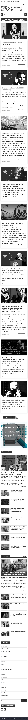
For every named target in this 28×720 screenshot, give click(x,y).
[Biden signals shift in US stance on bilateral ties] (14, 31)
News (3, 674)
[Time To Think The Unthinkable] (5, 633)
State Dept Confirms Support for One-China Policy (12, 224)
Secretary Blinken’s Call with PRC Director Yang (13, 89)
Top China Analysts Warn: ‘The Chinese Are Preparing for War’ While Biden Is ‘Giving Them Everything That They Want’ (12, 309)
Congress (4, 656)
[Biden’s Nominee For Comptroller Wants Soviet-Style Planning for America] (14, 463)
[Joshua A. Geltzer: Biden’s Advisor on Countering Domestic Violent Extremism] (5, 493)
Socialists (4, 684)
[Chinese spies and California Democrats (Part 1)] (5, 520)
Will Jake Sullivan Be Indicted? (17, 603)
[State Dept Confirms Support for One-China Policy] (14, 212)
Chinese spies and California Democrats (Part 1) (17, 518)
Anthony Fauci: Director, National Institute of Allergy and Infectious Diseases (18, 546)
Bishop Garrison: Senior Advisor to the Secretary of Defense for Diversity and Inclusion (18, 528)
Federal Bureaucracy (7, 669)
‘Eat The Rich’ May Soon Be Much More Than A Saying (14, 577)
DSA (3, 664)
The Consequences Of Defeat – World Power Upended (18, 622)
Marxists (4, 672)
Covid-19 (4, 659)
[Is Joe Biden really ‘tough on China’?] (14, 389)
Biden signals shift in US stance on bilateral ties (13, 43)
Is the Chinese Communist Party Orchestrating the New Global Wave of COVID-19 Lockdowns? (18, 596)
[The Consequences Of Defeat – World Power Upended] (5, 624)
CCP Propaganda (6, 651)
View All (24, 452)
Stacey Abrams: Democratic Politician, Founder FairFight (17, 536)
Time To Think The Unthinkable (18, 631)
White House (5, 695)
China (3, 653)
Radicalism (4, 682)
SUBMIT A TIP (19, 1)
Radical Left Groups (6, 679)
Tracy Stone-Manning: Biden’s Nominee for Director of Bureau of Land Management (18, 510)
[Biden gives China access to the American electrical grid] (14, 174)
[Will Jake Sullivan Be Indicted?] (5, 606)
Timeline (4, 687)
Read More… (21, 64)
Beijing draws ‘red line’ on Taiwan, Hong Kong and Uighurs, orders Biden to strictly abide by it (13, 270)
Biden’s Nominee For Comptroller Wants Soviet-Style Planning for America (13, 473)
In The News (5, 556)
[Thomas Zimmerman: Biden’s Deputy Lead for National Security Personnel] (5, 502)
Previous (6, 417)
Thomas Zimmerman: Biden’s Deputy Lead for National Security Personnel (17, 501)
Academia (4, 646)
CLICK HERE (10, 441)
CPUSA (3, 661)
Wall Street (4, 692)
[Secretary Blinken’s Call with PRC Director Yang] (14, 77)
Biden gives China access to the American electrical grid (12, 185)
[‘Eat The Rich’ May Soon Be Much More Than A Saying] (14, 567)
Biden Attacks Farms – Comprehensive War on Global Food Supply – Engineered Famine (13, 359)
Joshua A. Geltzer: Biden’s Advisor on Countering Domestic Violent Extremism (17, 492)
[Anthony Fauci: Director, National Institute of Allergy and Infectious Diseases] (5, 547)
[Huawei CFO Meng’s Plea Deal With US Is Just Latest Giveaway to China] (5, 615)
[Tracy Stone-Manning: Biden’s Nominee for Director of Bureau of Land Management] (5, 511)
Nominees (4, 677)
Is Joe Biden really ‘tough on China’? (14, 400)
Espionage (4, 666)
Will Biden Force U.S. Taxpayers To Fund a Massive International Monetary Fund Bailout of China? (13, 135)
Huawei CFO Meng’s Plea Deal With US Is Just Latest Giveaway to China (18, 614)
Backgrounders (6, 452)
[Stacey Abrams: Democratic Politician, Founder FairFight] (5, 538)
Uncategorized (5, 690)
